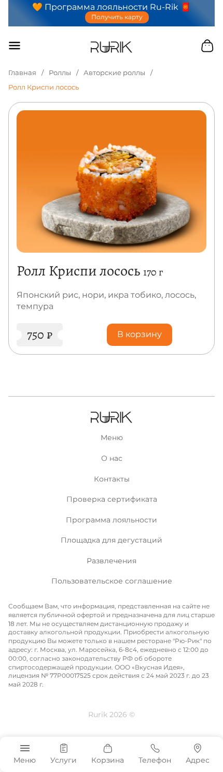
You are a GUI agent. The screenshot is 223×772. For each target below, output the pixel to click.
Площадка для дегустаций (111, 540)
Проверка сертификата (111, 499)
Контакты (112, 479)
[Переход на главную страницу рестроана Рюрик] (111, 47)
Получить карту (117, 17)
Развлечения (111, 560)
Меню (112, 437)
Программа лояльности (111, 520)
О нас (111, 458)
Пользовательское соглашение (111, 581)
